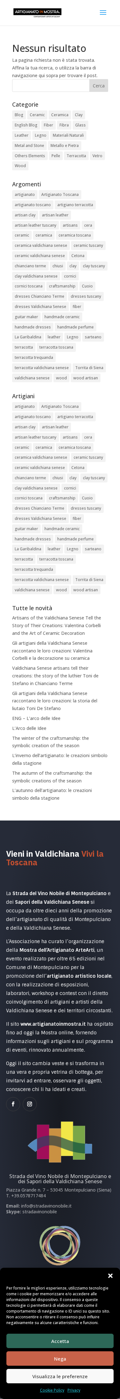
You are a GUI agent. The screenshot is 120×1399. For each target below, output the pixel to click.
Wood (20, 165)
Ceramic (37, 114)
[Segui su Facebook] (13, 1104)
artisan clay (25, 215)
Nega (60, 1358)
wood (61, 378)
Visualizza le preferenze (60, 1376)
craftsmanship (62, 286)
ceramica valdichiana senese (41, 245)
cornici (70, 276)
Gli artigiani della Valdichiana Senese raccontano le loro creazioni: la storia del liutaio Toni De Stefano (54, 701)
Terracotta (76, 155)
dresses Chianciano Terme (39, 296)
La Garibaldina (28, 337)
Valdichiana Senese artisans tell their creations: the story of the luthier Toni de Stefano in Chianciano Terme (55, 675)
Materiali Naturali (68, 135)
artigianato (25, 194)
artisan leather (55, 215)
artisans (70, 225)
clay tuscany (94, 266)
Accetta (60, 1341)
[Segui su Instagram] (30, 1104)
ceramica (44, 235)
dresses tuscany (86, 296)
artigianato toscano (33, 204)
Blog (19, 114)
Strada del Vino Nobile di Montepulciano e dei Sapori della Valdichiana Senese (60, 1179)
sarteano (93, 337)
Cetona (77, 255)
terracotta (24, 347)
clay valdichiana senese (36, 276)
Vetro (97, 155)
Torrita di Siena (89, 367)
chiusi (57, 266)
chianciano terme (30, 266)
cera (88, 225)
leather (54, 337)
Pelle (56, 155)
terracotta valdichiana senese (42, 367)
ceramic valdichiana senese (40, 255)
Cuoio (87, 286)
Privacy (74, 1390)
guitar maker (26, 316)
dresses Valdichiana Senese (40, 306)
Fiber (48, 125)
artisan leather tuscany (35, 225)
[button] (110, 1276)
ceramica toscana (75, 235)
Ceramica (59, 114)
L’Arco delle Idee (29, 728)
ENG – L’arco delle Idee (36, 718)
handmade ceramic (62, 316)
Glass (80, 125)
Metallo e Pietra (65, 145)
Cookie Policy (52, 1390)
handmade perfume (75, 327)
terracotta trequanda (34, 357)
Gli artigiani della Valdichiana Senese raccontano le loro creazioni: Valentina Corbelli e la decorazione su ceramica (52, 650)
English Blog (26, 125)
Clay (79, 114)
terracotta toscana (56, 347)
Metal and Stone (29, 145)
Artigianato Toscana (60, 194)
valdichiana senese (32, 378)
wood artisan (85, 378)
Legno (40, 135)
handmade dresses (33, 327)
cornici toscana (29, 286)
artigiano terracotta (75, 204)
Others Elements (30, 155)
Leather (21, 135)
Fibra (64, 125)
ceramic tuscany (88, 245)
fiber (77, 306)
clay (72, 266)
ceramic (22, 235)
